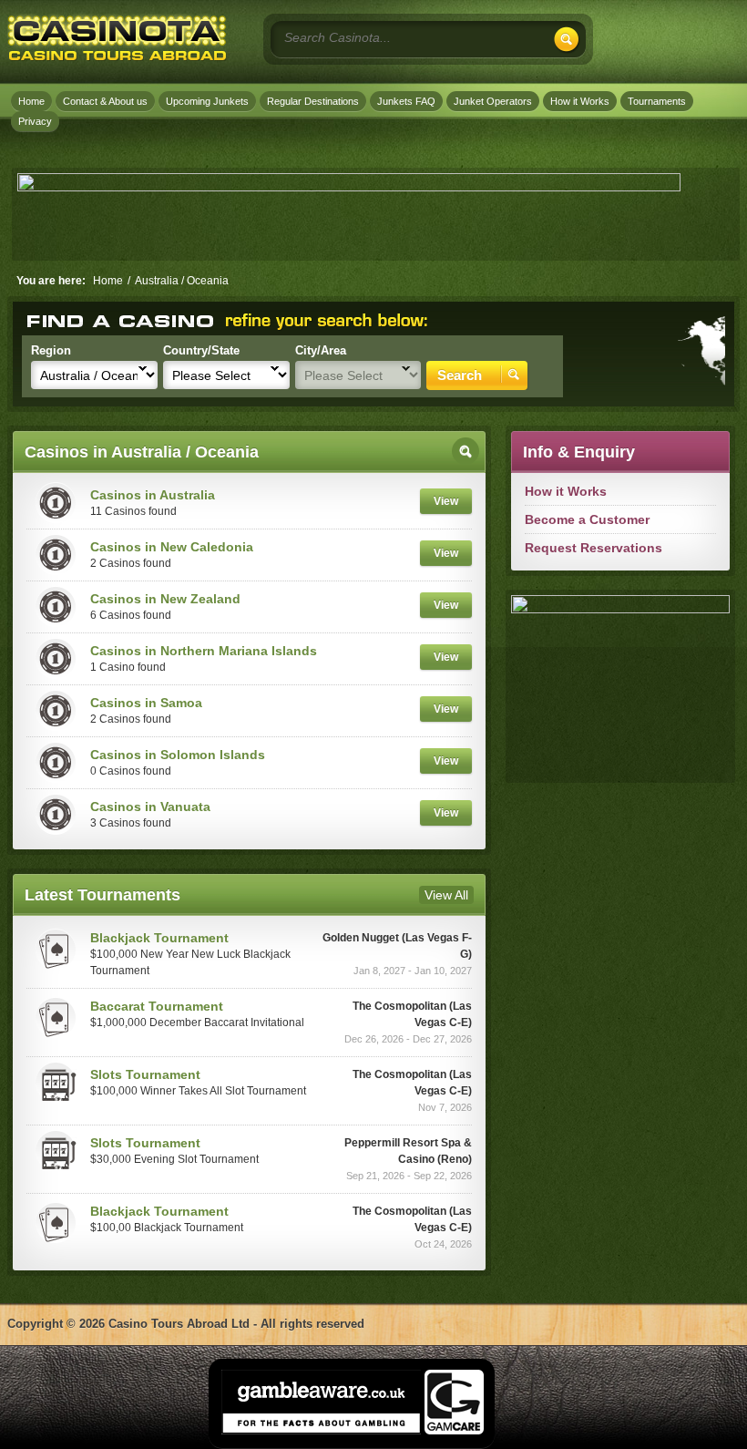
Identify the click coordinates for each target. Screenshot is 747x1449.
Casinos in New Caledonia (171, 547)
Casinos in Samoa (146, 702)
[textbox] (381, 37)
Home (31, 101)
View (446, 501)
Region (51, 350)
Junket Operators (493, 101)
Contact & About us (105, 101)
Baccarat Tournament (156, 1006)
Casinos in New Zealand (165, 598)
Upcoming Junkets (207, 101)
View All (446, 895)
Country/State (201, 350)
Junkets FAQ (406, 101)
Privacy (35, 121)
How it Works (579, 101)
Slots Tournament (145, 1074)
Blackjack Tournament (159, 937)
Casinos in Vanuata (150, 806)
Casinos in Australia (152, 495)
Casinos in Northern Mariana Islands (203, 650)
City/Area (320, 350)
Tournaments (657, 101)
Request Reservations (593, 547)
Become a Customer (587, 519)
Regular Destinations (313, 101)
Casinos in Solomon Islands (177, 754)
